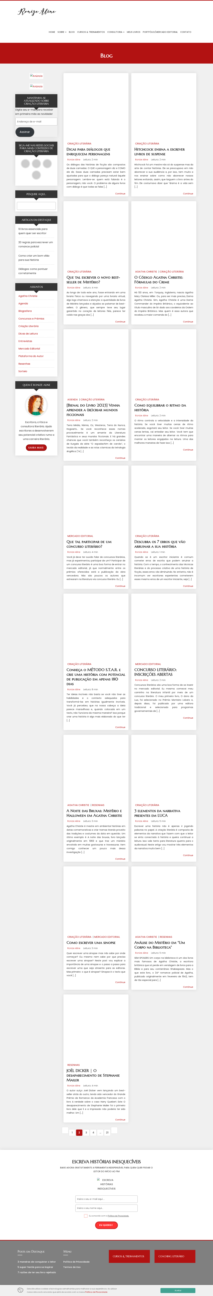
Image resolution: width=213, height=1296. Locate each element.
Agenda (72, 399)
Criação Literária (79, 143)
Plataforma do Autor (31, 356)
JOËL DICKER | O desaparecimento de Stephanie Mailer (93, 1075)
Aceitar (178, 1290)
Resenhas (98, 805)
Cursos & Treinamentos (91, 32)
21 (107, 1132)
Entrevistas (25, 341)
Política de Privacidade (76, 1261)
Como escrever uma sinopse (91, 942)
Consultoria (115, 32)
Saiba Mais (36, 447)
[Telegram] (47, 164)
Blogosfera (25, 311)
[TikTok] (36, 175)
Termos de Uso (72, 1267)
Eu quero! (106, 1225)
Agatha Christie (146, 271)
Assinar (25, 132)
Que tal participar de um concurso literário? (89, 544)
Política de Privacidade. (118, 1215)
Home (52, 32)
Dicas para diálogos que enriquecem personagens (88, 151)
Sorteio (22, 371)
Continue (120, 193)
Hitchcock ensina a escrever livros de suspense (159, 151)
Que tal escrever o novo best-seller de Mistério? (93, 279)
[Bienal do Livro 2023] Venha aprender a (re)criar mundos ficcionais (93, 410)
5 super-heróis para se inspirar (35, 1267)
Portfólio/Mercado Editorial (160, 32)
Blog (72, 32)
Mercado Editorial (80, 536)
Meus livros (133, 32)
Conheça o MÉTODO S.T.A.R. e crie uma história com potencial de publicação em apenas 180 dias (96, 676)
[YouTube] (25, 164)
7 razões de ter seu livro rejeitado (37, 1272)
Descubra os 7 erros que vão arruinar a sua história (159, 544)
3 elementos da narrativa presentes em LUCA (157, 813)
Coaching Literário (171, 1256)
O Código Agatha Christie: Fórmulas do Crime (158, 279)
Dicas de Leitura (28, 333)
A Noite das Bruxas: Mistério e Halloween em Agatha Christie (94, 813)
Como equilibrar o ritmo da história (160, 407)
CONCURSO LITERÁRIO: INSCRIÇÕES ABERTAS (155, 672)
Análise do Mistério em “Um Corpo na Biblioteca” (159, 945)
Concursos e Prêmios (31, 318)
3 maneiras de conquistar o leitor (37, 1261)
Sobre (61, 32)
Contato (185, 32)
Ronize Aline (73, 159)
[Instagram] (36, 164)
